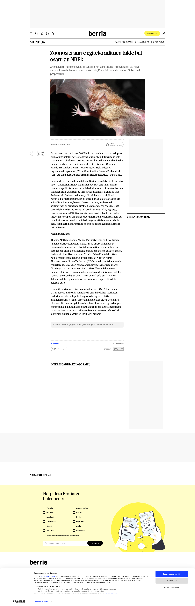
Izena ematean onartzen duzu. (62, 535)
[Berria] (38, 564)
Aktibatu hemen (103, 324)
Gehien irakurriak (138, 216)
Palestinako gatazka (124, 42)
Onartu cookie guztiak (171, 574)
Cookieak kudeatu (41, 602)
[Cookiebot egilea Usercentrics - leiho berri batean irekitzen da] (19, 601)
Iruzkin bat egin (60, 349)
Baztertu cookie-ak (171, 587)
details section (111, 593)
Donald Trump (157, 42)
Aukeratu (170, 581)
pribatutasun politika (63, 535)
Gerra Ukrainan (142, 42)
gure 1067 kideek (48, 576)
